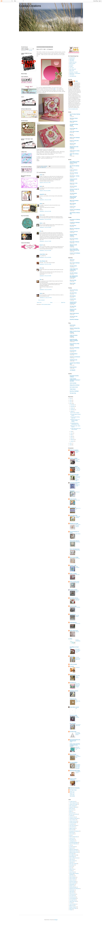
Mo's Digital (71, 853)
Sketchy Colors (73, 143)
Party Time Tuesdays (74, 238)
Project (70, 867)
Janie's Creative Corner (74, 581)
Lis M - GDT (71, 67)
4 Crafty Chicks (73, 299)
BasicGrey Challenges (74, 391)
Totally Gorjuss (73, 389)
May (71, 434)
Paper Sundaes (72, 860)
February (72, 439)
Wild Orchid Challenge (74, 200)
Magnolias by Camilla (74, 523)
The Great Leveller (73, 715)
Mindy (71, 638)
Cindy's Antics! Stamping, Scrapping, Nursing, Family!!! (75, 745)
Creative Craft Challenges (75, 253)
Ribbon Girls (71, 869)
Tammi (41, 293)
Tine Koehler (71, 74)
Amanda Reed (72, 57)
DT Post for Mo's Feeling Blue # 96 (75, 417)
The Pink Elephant (73, 193)
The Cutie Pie (72, 895)
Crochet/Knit (71, 824)
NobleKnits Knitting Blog (74, 787)
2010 (71, 443)
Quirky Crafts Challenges (75, 137)
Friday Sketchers (73, 367)
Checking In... (78, 667)
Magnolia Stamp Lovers (73, 852)
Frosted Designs (73, 350)
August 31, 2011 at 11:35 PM (45, 190)
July (71, 431)
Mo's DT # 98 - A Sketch (74, 412)
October (72, 408)
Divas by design (73, 280)
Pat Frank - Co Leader (73, 72)
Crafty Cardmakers (74, 169)
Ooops (71, 741)
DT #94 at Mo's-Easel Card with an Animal (75, 429)
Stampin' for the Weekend (75, 356)
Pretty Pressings (73, 606)
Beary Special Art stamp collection (78, 525)
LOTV (70, 845)
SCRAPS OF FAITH (73, 589)
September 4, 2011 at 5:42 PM (45, 275)
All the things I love (73, 515)
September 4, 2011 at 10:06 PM (45, 289)
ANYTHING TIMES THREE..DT (78, 460)
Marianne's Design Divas (75, 228)
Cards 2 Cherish (73, 499)
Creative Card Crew (74, 231)
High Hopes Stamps (74, 118)
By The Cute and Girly (73, 814)
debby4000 (42, 194)
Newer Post (39, 302)
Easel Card (71, 829)
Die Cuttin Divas (73, 225)
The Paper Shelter (73, 265)
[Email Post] (49, 166)
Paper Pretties (72, 283)
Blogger (56, 919)
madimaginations (73, 622)
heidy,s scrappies (73, 573)
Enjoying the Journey (74, 690)
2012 (71, 401)
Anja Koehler (71, 59)
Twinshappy (72, 490)
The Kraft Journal (73, 186)
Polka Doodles (72, 325)
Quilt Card (77, 582)
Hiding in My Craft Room (74, 385)
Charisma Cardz (72, 817)
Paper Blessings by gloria (75, 770)
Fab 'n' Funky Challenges (75, 262)
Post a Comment (41, 300)
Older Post (63, 302)
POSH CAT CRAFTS (74, 466)
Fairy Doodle (71, 833)
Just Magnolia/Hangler (73, 842)
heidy (41, 186)
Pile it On (71, 866)
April (72, 436)
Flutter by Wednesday (73, 836)
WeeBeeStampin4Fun (74, 450)
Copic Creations (72, 819)
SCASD (70, 870)
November (73, 406)
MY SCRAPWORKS (73, 762)
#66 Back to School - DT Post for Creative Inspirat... (75, 420)
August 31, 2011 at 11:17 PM (45, 182)
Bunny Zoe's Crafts (73, 183)
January (72, 441)
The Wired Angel (73, 731)
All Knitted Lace (73, 682)
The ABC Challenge (74, 273)
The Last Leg (78, 623)
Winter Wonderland (73, 121)
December (73, 404)
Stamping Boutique (73, 887)
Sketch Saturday (72, 878)
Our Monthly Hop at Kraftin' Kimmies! (78, 733)
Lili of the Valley (72, 846)
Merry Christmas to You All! (78, 484)
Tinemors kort (72, 674)
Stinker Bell (77, 574)
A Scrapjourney (73, 507)
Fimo (70, 835)
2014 (71, 398)
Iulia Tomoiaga (72, 723)
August (72, 411)
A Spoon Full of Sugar (73, 804)
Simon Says (72, 259)
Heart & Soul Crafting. (74, 557)
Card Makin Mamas (73, 353)
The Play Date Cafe (73, 316)
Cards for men (72, 206)
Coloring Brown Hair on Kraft (78, 756)
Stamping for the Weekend (74, 888)
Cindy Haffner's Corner (74, 707)
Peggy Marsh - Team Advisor (74, 73)
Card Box (71, 815)
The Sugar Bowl (73, 306)
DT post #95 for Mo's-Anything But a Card (74, 424)
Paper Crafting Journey (73, 857)
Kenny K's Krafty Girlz (74, 140)
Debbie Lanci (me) (72, 62)
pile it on (71, 134)
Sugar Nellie (71, 891)
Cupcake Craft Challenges (75, 209)
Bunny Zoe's (71, 812)
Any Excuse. (78, 558)
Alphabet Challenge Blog (75, 328)
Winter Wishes (78, 533)
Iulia (40, 279)
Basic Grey (71, 808)
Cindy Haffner (42, 254)
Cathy (41, 174)
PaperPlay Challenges (74, 319)
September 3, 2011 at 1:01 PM (45, 264)
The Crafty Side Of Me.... (74, 474)
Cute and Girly (72, 826)
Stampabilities (72, 884)
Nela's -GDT (71, 70)
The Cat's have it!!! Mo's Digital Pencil (78, 658)
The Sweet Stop (73, 393)
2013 (71, 400)
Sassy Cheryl (71, 872)
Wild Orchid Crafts (72, 908)
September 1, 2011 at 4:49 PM (45, 227)
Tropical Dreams (73, 698)
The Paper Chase (73, 789)
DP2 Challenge (73, 296)
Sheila (41, 203)
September (73, 409)
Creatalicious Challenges (75, 222)
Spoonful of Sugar (72, 881)
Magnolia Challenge (73, 849)
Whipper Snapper (72, 906)
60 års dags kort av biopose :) (78, 676)
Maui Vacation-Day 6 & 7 (78, 701)
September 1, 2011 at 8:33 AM (45, 219)
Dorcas (41, 215)
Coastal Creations (30, 5)
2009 (71, 444)
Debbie (76, 81)
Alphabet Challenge (73, 807)
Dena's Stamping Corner (75, 549)
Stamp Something (72, 882)
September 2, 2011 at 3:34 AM (45, 250)
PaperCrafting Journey (74, 313)
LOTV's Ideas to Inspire (74, 131)
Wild (76, 708)
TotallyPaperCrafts (73, 359)
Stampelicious (72, 614)
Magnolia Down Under (73, 850)
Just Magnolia (72, 370)
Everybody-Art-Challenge (75, 219)
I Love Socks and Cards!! (75, 482)
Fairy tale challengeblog (74, 347)
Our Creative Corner (74, 387)
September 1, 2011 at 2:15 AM (45, 199)
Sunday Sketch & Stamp (74, 150)
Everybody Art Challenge (74, 831)
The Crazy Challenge (74, 172)
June (72, 433)
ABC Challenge (72, 805)
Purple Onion (78, 550)
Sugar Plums (71, 892)
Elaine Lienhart (72, 63)
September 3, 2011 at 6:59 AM (45, 257)
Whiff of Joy (71, 905)
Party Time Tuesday (73, 863)
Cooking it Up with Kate (73, 818)
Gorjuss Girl (71, 838)
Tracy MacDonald (72, 76)
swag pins (77, 631)
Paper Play (71, 859)
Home (51, 302)
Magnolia (71, 848)
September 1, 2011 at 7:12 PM (45, 241)
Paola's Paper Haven (74, 630)
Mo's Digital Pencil (43, 167)
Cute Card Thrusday (73, 825)
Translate (30, 50)
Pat (40, 231)
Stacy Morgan (42, 261)
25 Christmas (78, 607)
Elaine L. (41, 223)
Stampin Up (71, 885)
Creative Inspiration (73, 822)
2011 (71, 403)
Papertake (71, 862)
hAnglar (70, 909)
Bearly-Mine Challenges (74, 241)
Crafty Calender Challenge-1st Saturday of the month (75, 380)
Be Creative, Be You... (74, 598)
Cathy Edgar (71, 60)
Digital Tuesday (72, 828)
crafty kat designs (73, 664)
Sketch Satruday (72, 877)
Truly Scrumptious (72, 904)
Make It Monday (73, 203)
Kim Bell (71, 66)
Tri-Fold (70, 902)
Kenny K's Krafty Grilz (73, 843)
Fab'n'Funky (71, 832)
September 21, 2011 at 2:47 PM (45, 297)
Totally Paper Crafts (73, 901)
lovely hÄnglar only (73, 128)
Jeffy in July (78, 500)
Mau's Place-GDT (72, 69)
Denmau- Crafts (73, 565)
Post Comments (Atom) (46, 304)
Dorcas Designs (73, 754)
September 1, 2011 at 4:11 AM (45, 211)
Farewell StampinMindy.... (78, 640)
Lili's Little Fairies (73, 292)
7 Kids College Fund (73, 802)
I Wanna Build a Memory (74, 540)
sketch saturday (73, 383)
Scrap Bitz (72, 666)
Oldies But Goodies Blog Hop (78, 748)
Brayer (70, 811)
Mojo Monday (72, 856)
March (72, 437)
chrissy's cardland (73, 458)
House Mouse (72, 839)
